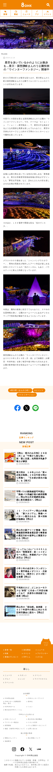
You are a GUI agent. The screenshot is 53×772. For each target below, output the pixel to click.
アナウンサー (42, 653)
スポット (23, 675)
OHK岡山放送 (9, 698)
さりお (40, 657)
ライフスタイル (41, 679)
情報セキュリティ (11, 738)
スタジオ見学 (32, 722)
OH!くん (26, 657)
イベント (47, 14)
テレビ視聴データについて (37, 725)
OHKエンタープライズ (36, 698)
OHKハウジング (10, 719)
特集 (6, 653)
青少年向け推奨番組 (35, 719)
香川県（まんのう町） (20, 390)
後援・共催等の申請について (15, 728)
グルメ (7, 679)
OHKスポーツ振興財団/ (12, 702)
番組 (16, 14)
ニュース (26, 14)
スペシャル (9, 682)
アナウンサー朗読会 (12, 722)
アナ (37, 14)
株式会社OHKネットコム (13, 710)
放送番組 (27, 650)
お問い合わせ (32, 728)
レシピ (22, 679)
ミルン (30, 706)
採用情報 (8, 725)
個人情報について (34, 738)
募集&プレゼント (12, 657)
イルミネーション (27, 395)
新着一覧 (8, 650)
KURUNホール (10, 706)
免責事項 (8, 741)
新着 (5, 14)
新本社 (30, 701)
